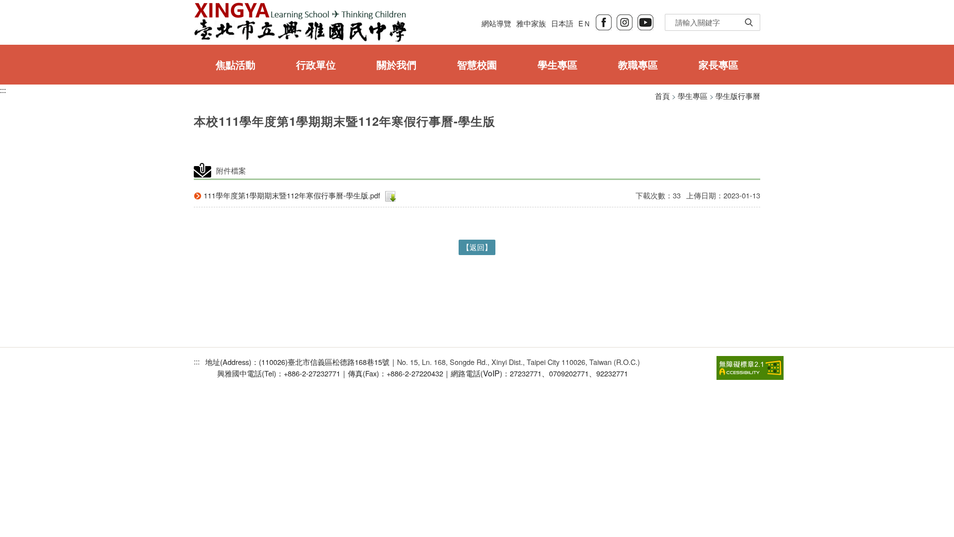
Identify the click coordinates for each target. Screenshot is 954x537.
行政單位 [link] (316, 64)
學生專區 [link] (557, 64)
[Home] (300, 22)
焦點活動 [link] (235, 64)
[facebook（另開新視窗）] (604, 21)
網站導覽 (496, 23)
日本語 (562, 23)
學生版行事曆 (738, 95)
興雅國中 (232, 373)
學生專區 (693, 95)
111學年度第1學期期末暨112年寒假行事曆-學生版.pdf (292, 195)
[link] (750, 366)
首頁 (662, 95)
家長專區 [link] (718, 64)
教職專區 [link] (638, 64)
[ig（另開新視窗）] (625, 21)
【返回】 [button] (477, 247)
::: (3, 90)
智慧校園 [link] (477, 64)
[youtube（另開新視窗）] (645, 21)
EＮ (584, 23)
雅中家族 (531, 23)
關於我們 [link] (396, 64)
